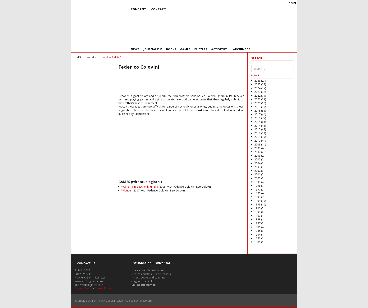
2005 (257, 159)
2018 (257, 110)
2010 (257, 140)
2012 (257, 133)
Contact (158, 9)
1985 (257, 230)
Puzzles (200, 49)
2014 (257, 125)
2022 (257, 95)
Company (138, 9)
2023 (257, 92)
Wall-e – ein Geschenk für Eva (139, 186)
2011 (257, 137)
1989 (257, 219)
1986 (257, 227)
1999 (257, 182)
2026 (257, 80)
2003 (257, 167)
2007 (257, 152)
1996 (257, 193)
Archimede (241, 49)
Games (185, 49)
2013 (257, 129)
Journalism (152, 49)
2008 (257, 148)
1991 (257, 212)
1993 (257, 204)
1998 (257, 185)
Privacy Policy (83, 288)
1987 (257, 223)
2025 (257, 84)
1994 (257, 201)
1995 (257, 197)
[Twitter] (275, 40)
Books (171, 49)
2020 (257, 103)
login (291, 3)
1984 (257, 234)
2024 (257, 88)
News (135, 49)
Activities (219, 49)
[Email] (282, 40)
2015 (257, 122)
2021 (257, 99)
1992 (257, 208)
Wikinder (126, 190)
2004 (257, 163)
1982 (257, 238)
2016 (257, 118)
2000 (257, 178)
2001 (257, 174)
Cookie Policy (103, 288)
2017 (257, 114)
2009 (257, 144)
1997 (257, 189)
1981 (257, 242)
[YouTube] (268, 40)
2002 (257, 170)
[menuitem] (198, 21)
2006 (257, 155)
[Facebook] (260, 40)
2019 (257, 107)
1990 (257, 216)
